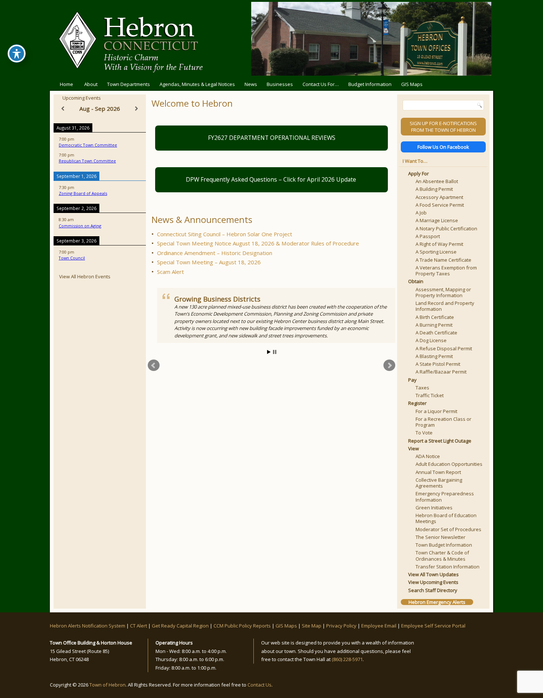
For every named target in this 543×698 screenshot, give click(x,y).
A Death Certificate (436, 332)
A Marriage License (437, 220)
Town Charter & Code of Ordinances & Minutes (442, 555)
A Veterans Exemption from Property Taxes (446, 270)
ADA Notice (428, 456)
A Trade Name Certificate (443, 260)
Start (269, 352)
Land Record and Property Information (445, 306)
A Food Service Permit (440, 205)
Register (417, 403)
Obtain (415, 281)
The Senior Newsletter (440, 537)
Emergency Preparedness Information (445, 496)
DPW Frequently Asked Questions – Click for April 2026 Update (272, 179)
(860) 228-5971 (347, 659)
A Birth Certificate (435, 317)
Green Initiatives (434, 507)
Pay (412, 379)
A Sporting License (436, 251)
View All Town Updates (433, 574)
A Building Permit (434, 189)
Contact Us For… (321, 84)
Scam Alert (170, 271)
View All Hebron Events (84, 276)
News (251, 84)
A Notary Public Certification (446, 228)
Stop (274, 352)
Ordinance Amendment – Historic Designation (214, 253)
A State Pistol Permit (438, 364)
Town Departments (128, 84)
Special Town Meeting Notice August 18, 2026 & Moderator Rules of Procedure (258, 243)
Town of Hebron (107, 684)
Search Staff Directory (432, 590)
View (413, 448)
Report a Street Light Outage (439, 440)
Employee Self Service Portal (433, 625)
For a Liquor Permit (436, 411)
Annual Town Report (438, 472)
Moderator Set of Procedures (448, 529)
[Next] (136, 108)
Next (389, 365)
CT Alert (138, 625)
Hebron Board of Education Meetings (446, 518)
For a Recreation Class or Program (443, 422)
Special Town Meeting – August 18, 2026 (209, 262)
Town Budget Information (444, 544)
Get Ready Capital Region (180, 625)
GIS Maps (412, 84)
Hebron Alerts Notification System (87, 625)
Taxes (422, 387)
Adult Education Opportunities (449, 464)
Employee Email (378, 625)
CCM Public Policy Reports (242, 625)
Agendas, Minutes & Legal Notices (197, 84)
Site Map (311, 625)
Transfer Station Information (447, 566)
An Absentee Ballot (437, 181)
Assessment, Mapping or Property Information (443, 292)
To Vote (424, 432)
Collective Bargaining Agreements (439, 483)
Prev (154, 365)
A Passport (428, 236)
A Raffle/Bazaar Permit (441, 371)
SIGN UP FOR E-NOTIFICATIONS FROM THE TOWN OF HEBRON (443, 126)
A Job (421, 212)
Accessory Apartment (439, 197)
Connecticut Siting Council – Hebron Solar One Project (224, 234)
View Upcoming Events (433, 582)
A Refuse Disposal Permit (444, 348)
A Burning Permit (434, 325)
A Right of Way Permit (439, 244)
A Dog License (431, 340)
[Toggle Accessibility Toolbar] (16, 53)
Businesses (280, 84)
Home (66, 84)
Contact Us (259, 684)
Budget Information (370, 84)
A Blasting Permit (434, 356)
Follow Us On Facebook (443, 147)
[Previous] (63, 108)
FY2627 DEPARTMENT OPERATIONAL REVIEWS (271, 138)
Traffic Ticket (430, 395)
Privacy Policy (341, 625)
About (91, 84)
